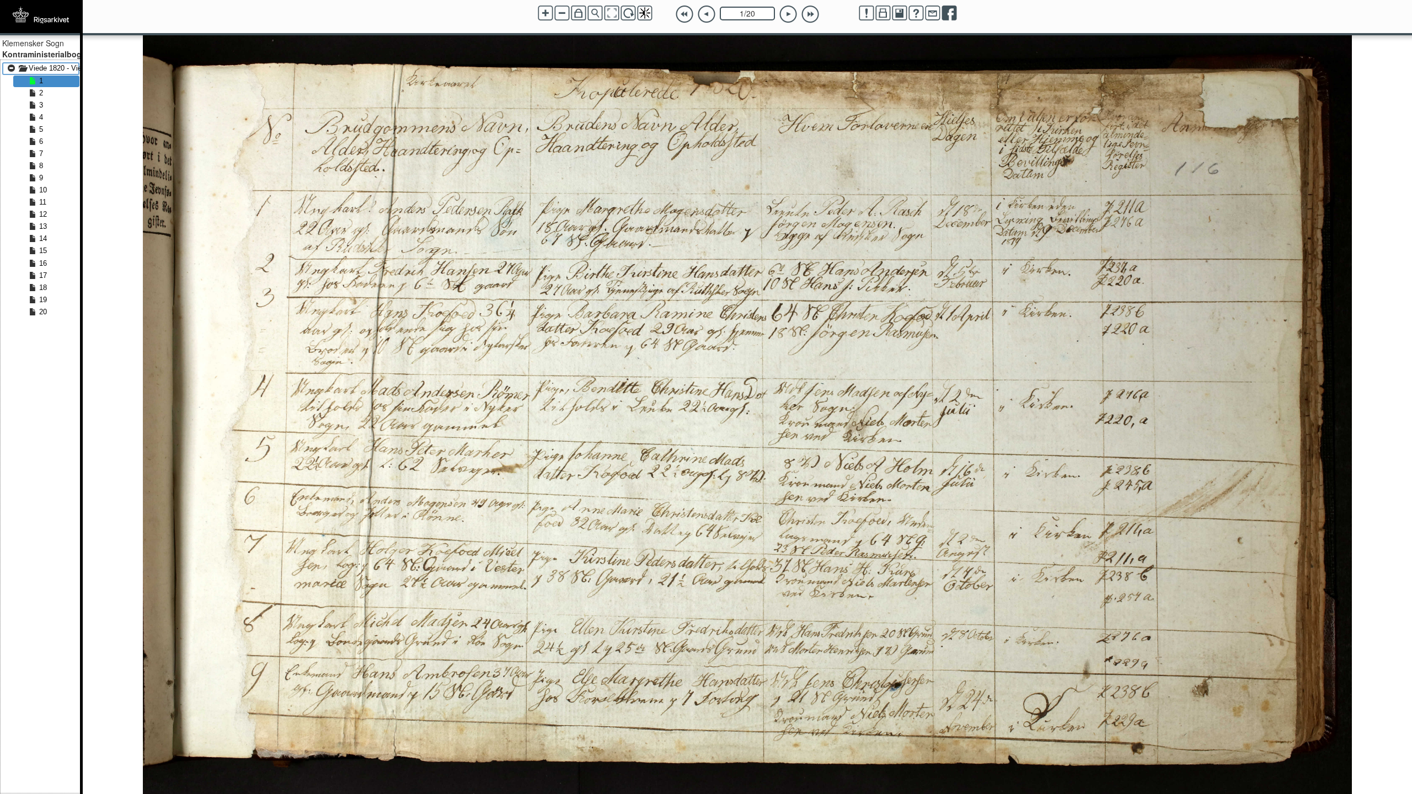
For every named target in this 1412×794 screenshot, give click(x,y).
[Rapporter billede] (866, 13)
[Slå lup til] (595, 13)
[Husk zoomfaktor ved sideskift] (578, 13)
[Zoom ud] (562, 13)
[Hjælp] (916, 13)
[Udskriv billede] (883, 13)
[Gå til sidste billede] (810, 14)
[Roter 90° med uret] (628, 13)
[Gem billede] (899, 13)
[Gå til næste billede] (788, 14)
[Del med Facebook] (949, 13)
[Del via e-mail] (932, 13)
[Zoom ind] (545, 13)
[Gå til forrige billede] (706, 14)
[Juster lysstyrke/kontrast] (644, 13)
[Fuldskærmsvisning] (611, 13)
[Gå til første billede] (684, 14)
